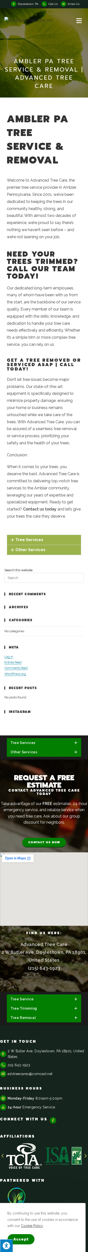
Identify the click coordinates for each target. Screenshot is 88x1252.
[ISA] (67, 1156)
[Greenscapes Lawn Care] (17, 1200)
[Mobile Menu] (80, 20)
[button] (44, 842)
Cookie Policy (32, 1226)
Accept (21, 1239)
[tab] (44, 540)
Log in (8, 656)
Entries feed (13, 662)
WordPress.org (15, 674)
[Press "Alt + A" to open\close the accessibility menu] (6, 1245)
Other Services (30, 549)
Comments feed (16, 668)
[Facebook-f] (53, 1120)
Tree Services (29, 539)
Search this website (18, 570)
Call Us (53, 4)
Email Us (73, 4)
